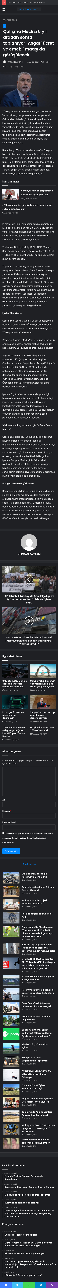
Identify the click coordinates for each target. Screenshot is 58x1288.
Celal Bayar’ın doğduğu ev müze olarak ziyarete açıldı (36, 1005)
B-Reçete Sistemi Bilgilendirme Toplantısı (35, 1059)
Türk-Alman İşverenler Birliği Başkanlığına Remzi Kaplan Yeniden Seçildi (14, 732)
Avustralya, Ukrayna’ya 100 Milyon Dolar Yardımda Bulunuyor (36, 1074)
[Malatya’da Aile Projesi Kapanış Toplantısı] (11, 904)
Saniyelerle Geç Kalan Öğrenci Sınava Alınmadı (38, 889)
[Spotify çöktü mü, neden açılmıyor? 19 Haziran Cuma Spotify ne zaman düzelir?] (11, 1034)
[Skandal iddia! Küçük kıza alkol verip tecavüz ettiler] (11, 1143)
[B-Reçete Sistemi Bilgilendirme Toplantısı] (11, 1061)
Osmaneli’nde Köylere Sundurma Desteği (34, 1087)
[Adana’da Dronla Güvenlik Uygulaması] (11, 1020)
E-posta (6, 811)
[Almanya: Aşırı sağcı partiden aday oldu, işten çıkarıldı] (10, 194)
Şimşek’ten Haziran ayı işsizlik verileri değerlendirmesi (42, 715)
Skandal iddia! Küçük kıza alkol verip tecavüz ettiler (36, 1141)
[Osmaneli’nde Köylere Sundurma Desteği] (11, 1089)
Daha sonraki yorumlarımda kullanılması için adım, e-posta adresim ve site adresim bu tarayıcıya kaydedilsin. (27, 838)
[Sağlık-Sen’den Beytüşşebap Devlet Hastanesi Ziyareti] (11, 1102)
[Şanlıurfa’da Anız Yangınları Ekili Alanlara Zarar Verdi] (11, 1116)
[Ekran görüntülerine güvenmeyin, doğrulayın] (15, 702)
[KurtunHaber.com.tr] (29, 9)
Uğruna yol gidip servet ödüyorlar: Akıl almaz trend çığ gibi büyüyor (42, 683)
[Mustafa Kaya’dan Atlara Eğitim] (11, 1048)
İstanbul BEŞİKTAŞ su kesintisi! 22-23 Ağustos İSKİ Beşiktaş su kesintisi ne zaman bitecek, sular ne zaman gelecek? (38, 963)
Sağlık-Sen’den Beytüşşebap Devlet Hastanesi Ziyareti (37, 1100)
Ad (4, 800)
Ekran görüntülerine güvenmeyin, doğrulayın (13, 715)
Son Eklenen (29, 864)
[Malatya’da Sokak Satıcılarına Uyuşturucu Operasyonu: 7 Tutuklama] (11, 1129)
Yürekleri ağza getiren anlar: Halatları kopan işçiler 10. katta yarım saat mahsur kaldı (38, 947)
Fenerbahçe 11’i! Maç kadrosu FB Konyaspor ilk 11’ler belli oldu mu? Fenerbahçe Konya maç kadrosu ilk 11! (37, 932)
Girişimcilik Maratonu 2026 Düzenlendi (42, 729)
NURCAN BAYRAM (15, 62)
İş (16, 20)
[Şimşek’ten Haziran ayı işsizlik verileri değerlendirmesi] (43, 702)
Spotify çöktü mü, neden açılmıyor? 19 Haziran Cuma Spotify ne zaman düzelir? (37, 1033)
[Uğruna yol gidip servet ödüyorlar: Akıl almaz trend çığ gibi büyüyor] (43, 671)
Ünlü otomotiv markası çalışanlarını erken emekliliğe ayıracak (14, 683)
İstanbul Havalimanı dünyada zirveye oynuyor (38, 978)
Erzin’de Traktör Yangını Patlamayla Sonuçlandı (34, 875)
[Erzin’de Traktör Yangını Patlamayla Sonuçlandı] (11, 877)
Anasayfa (9, 20)
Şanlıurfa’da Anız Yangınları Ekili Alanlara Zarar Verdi (37, 1113)
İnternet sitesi (9, 822)
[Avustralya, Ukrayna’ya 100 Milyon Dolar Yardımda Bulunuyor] (11, 1075)
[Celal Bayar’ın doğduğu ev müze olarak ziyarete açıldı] (11, 1007)
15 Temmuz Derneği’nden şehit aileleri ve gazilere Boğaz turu (38, 991)
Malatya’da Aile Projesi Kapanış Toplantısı (26, 2)
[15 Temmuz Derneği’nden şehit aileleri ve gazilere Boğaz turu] (11, 994)
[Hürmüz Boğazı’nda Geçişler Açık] (11, 917)
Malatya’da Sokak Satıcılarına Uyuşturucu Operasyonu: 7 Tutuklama (38, 1128)
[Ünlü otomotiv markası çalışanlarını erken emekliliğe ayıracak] (15, 671)
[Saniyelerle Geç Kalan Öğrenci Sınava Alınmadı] (11, 891)
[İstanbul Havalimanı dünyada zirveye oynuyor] (11, 980)
